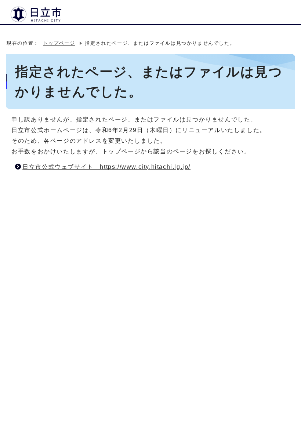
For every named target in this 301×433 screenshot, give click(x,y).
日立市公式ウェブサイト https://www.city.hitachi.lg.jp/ (106, 167)
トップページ (59, 43)
